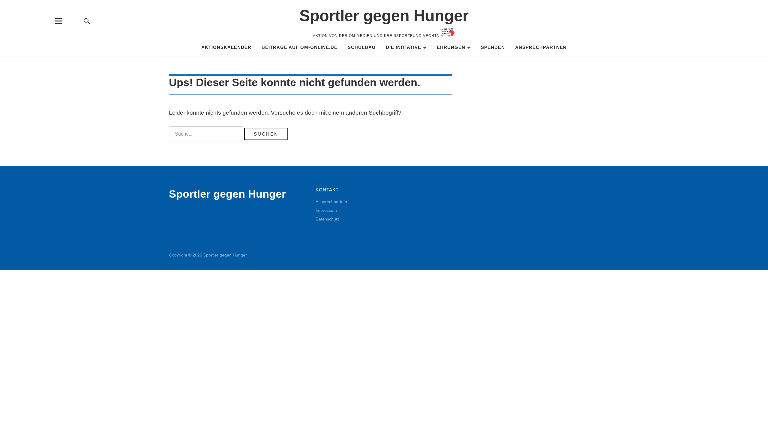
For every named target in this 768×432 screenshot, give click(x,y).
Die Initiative (403, 47)
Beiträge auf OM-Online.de (300, 47)
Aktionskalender (226, 47)
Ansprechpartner (541, 47)
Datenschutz (327, 219)
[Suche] (87, 21)
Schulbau (362, 47)
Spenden (493, 47)
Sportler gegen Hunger (384, 15)
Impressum (326, 210)
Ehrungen (451, 47)
